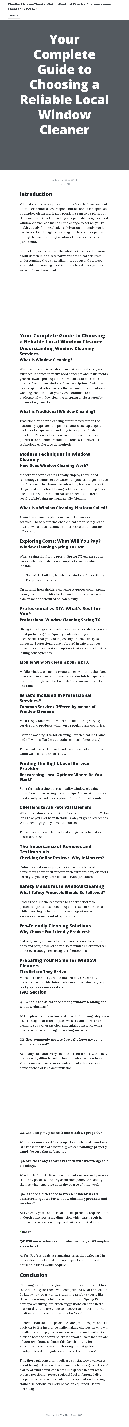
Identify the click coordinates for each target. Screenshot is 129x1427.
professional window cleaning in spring (49, 397)
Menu (13, 15)
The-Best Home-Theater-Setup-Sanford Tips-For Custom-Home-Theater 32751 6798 (59, 6)
